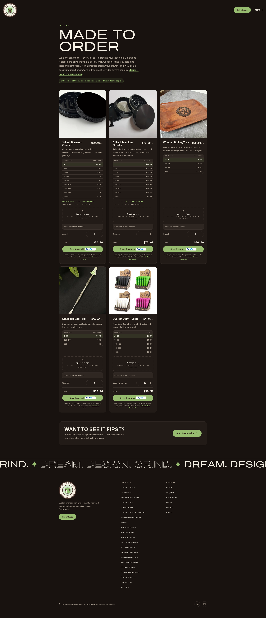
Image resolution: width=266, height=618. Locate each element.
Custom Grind (126, 502)
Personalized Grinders (130, 552)
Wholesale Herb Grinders (131, 517)
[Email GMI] (204, 604)
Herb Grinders (127, 492)
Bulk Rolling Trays (128, 527)
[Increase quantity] (100, 234)
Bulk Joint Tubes (128, 537)
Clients (169, 487)
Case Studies (171, 497)
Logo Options (126, 582)
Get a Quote (242, 10)
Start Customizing (185, 433)
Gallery (169, 507)
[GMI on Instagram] (197, 604)
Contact (169, 512)
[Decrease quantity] (89, 234)
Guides (169, 502)
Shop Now (125, 587)
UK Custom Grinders (129, 542)
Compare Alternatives (130, 572)
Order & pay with (81, 249)
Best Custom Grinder (130, 562)
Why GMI (170, 492)
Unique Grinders (127, 507)
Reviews (124, 522)
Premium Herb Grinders (130, 497)
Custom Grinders (128, 487)
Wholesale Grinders (129, 557)
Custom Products (128, 577)
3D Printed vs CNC (128, 547)
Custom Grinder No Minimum (133, 512)
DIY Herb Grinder (128, 567)
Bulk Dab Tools (127, 532)
